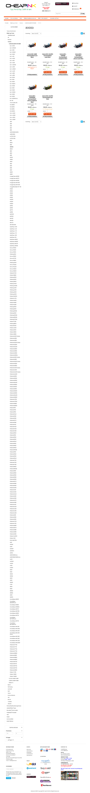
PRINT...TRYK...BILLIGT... (43, 18)
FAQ (21, 18)
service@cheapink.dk (66, 766)
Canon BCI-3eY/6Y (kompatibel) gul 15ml (47, 97)
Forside (6, 18)
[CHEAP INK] (21, 6)
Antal (44, 69)
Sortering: (28, 33)
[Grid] (82, 33)
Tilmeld (8, 778)
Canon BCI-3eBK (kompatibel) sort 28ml (32, 55)
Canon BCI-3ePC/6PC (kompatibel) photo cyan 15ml (78, 56)
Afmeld (13, 778)
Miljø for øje (8, 752)
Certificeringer (9, 759)
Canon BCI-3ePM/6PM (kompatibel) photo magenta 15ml (32, 99)
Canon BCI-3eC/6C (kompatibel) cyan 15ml (47, 55)
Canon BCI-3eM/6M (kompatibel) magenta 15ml (63, 56)
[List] (84, 33)
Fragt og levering (10, 750)
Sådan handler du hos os (30, 18)
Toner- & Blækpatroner (11, 760)
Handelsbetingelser (10, 753)
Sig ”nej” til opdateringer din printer (14, 757)
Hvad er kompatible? (11, 755)
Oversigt (8, 756)
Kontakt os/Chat (54, 18)
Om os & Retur (14, 18)
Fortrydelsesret (9, 749)
